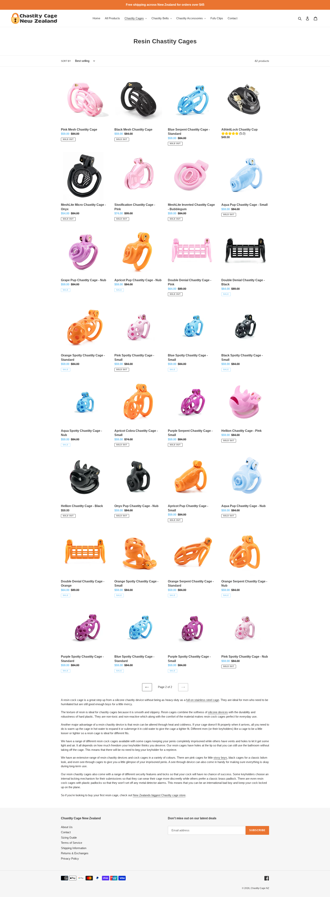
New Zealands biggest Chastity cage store (159, 795)
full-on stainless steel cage (202, 700)
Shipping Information (73, 848)
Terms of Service (71, 842)
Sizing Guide (69, 837)
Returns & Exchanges (74, 853)
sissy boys (220, 757)
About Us (67, 827)
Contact (66, 832)
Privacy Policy (70, 858)
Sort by (66, 61)
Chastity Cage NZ (260, 888)
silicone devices (218, 712)
